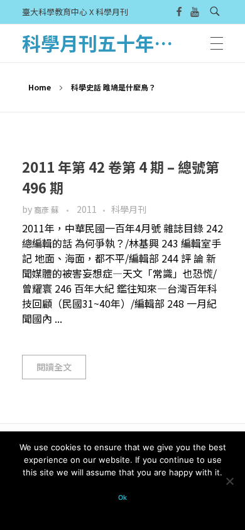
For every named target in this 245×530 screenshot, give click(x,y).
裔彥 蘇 (47, 209)
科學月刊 (128, 209)
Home (39, 87)
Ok (122, 498)
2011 (87, 209)
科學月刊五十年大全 (107, 43)
